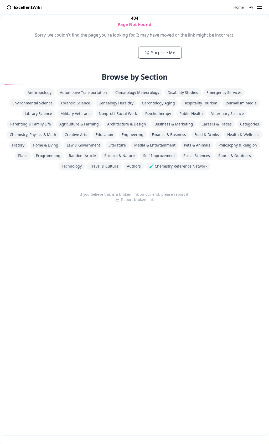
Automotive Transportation (83, 92)
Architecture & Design (126, 124)
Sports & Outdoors (234, 155)
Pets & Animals (197, 145)
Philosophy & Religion (238, 145)
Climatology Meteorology (137, 92)
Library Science (38, 113)
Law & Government (83, 145)
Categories (249, 124)
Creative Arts (76, 134)
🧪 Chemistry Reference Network (178, 166)
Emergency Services (224, 92)
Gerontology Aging (158, 102)
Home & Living (45, 145)
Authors (134, 166)
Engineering (132, 134)
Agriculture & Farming (79, 124)
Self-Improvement (159, 155)
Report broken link (137, 199)
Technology (72, 166)
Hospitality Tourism (200, 102)
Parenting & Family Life (30, 124)
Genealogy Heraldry (116, 102)
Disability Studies (183, 92)
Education (104, 134)
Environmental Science (32, 102)
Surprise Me (163, 53)
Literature (117, 145)
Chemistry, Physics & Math (33, 134)
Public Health (191, 113)
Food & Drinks (206, 134)
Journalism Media (241, 102)
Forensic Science (75, 102)
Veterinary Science (227, 113)
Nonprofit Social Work (118, 113)
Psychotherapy (158, 113)
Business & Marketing (173, 124)
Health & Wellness (243, 134)
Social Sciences (196, 155)
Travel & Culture (104, 166)
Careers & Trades (216, 124)
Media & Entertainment (154, 145)
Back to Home (114, 53)
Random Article (82, 155)
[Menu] (259, 7)
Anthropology (39, 92)
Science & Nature (119, 155)
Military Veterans (75, 113)
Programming (48, 155)
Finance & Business (169, 134)
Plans (23, 155)
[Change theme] (251, 7)
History (18, 145)
